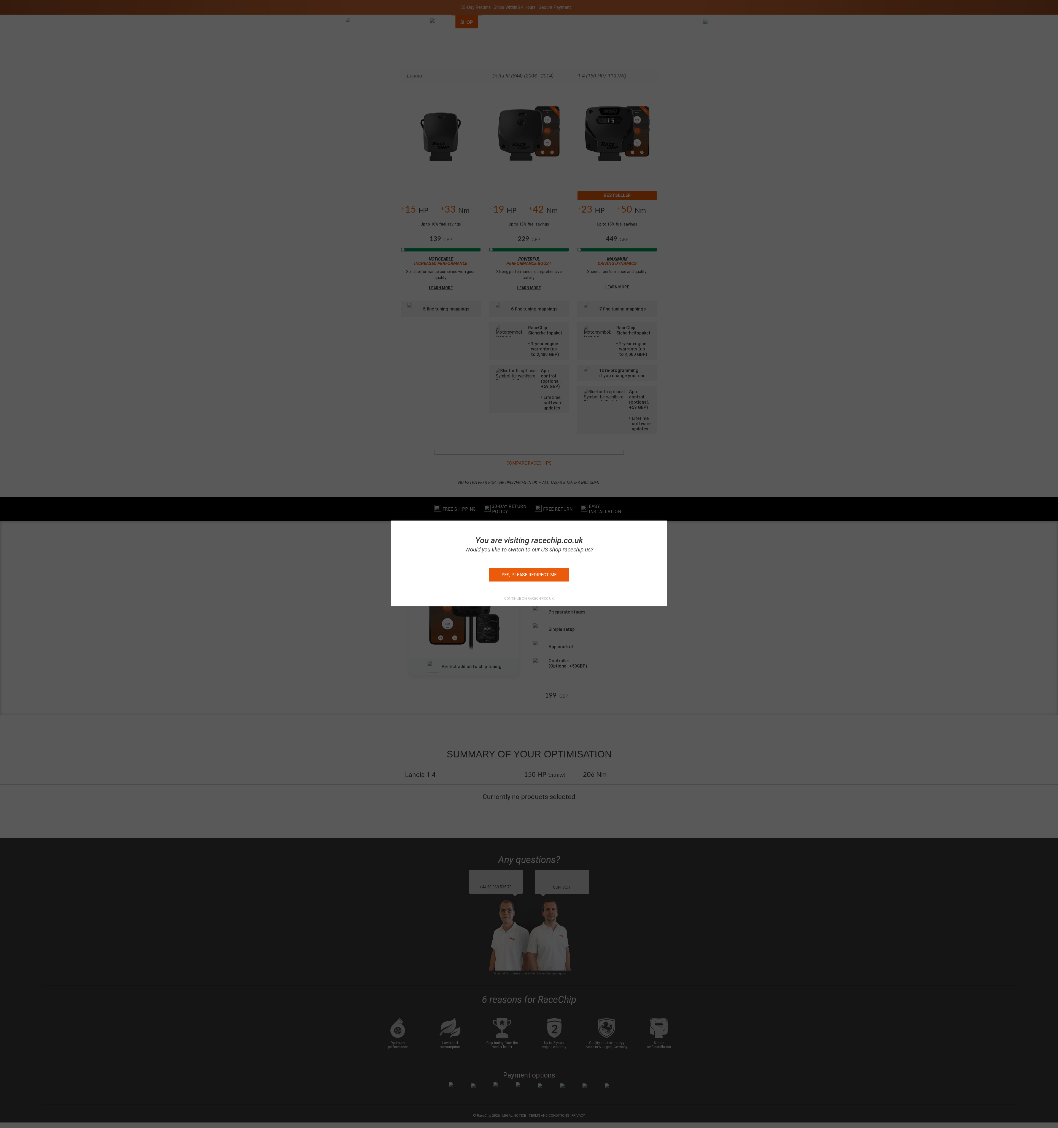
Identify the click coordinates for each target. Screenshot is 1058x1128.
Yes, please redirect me (529, 574)
